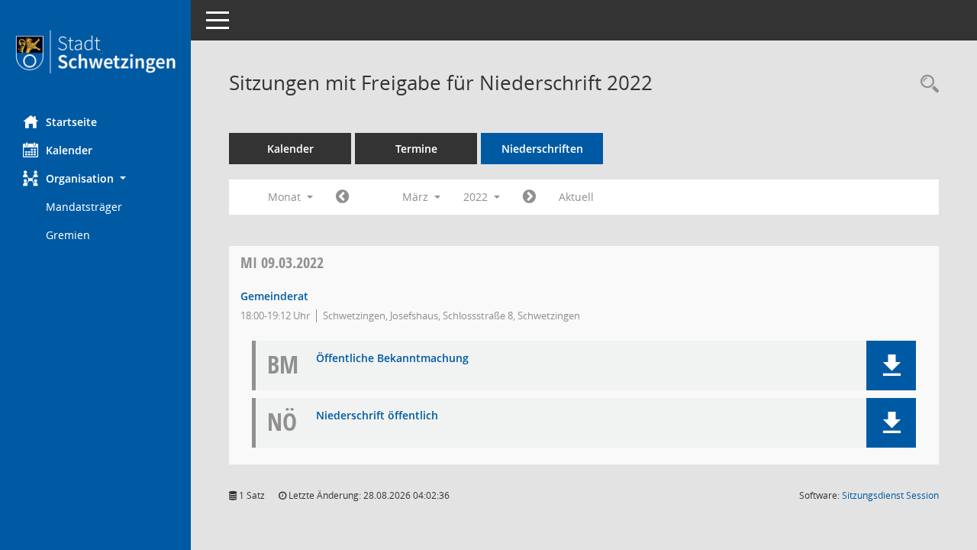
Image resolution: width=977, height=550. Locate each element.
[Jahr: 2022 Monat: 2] (342, 197)
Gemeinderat (274, 296)
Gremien (68, 235)
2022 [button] (477, 196)
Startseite (71, 122)
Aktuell (576, 196)
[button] (95, 178)
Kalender (69, 150)
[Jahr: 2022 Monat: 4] (529, 197)
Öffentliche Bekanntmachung (392, 358)
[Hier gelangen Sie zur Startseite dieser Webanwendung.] (95, 52)
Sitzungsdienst (890, 495)
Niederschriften (542, 148)
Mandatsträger (84, 206)
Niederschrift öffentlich (377, 415)
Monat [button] (286, 196)
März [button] (416, 196)
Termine (416, 148)
